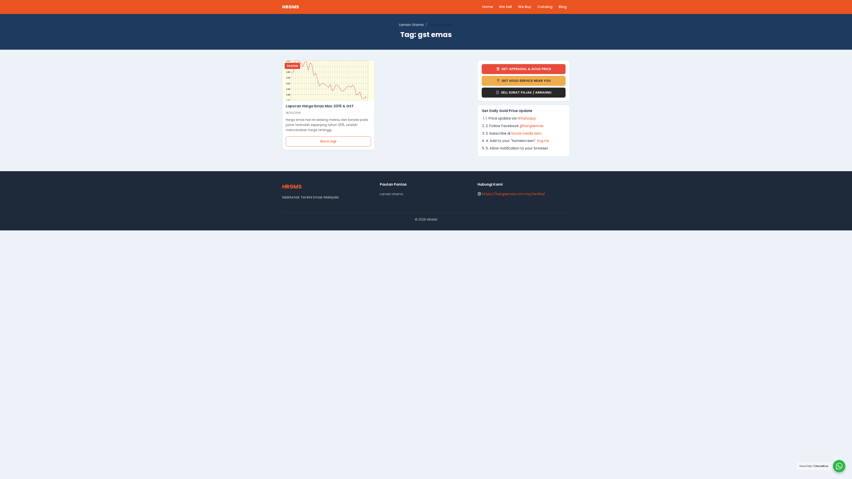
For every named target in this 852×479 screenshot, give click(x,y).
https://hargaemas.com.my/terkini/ (513, 193)
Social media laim (526, 133)
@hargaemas (531, 125)
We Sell (505, 6)
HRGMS (290, 7)
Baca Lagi (328, 141)
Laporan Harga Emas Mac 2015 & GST (320, 106)
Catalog (544, 6)
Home (487, 6)
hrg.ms (543, 140)
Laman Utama (411, 24)
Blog (563, 6)
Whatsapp (526, 118)
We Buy (524, 6)
